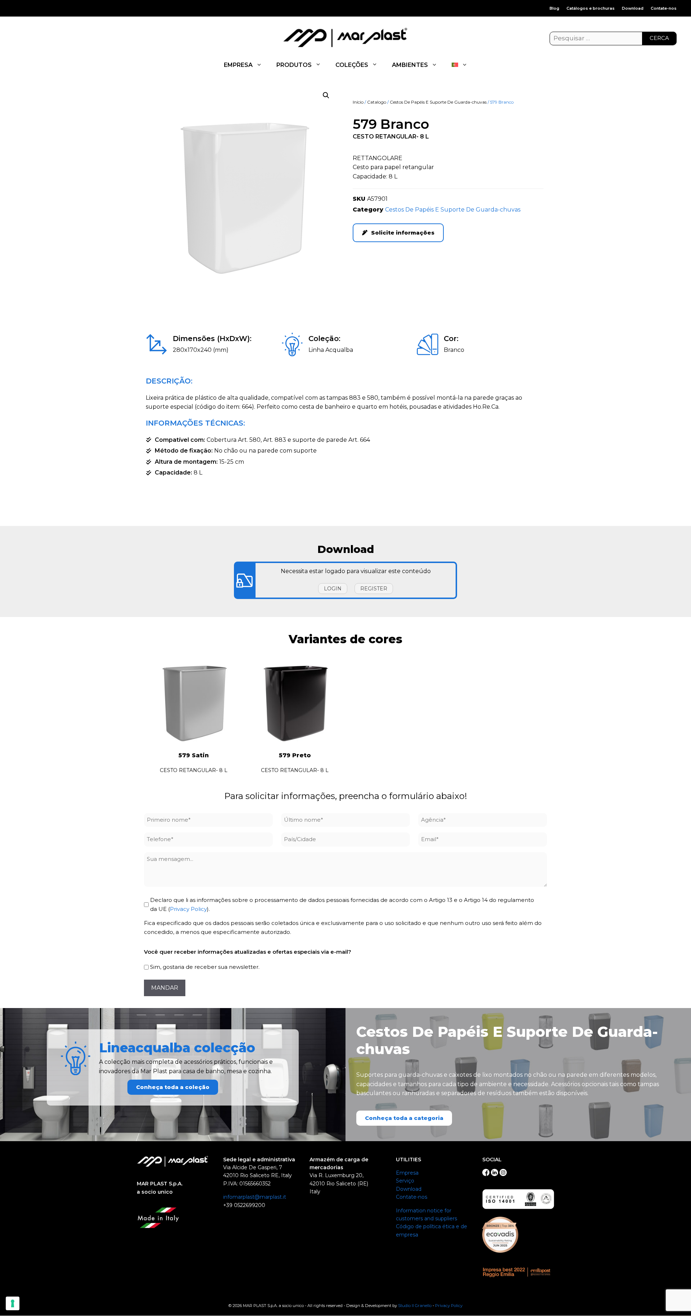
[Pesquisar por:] (613, 38)
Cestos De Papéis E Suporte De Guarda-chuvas (438, 102)
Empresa (407, 1173)
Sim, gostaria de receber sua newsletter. (204, 966)
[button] (326, 95)
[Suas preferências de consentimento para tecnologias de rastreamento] (12, 1303)
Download (632, 8)
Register (373, 588)
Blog (554, 8)
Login (333, 588)
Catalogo (376, 102)
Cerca (659, 38)
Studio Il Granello (415, 1305)
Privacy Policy (188, 909)
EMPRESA (238, 65)
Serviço (405, 1180)
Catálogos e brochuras (590, 8)
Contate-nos (664, 8)
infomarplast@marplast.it (254, 1197)
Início (358, 102)
